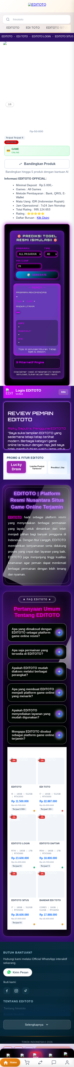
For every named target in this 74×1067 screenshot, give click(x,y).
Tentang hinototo (15, 1008)
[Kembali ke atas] (66, 1046)
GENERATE (37, 275)
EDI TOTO (33, 27)
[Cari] (7, 19)
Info (63, 392)
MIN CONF (22, 261)
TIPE (47, 248)
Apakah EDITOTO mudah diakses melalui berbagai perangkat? (30, 672)
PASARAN (22, 248)
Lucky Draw (16, 467)
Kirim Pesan (20, 972)
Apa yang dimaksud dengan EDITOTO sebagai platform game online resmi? (32, 633)
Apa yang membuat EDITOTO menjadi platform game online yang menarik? (33, 693)
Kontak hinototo (14, 1014)
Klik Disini (43, 218)
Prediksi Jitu (58, 468)
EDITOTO (12, 27)
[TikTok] (25, 991)
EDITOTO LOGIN (41, 36)
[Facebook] (6, 991)
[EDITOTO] (37, 7)
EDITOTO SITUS (57, 27)
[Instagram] (16, 991)
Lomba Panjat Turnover (37, 468)
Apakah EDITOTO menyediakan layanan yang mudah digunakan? (31, 714)
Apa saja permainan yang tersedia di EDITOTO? (30, 652)
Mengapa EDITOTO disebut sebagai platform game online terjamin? (33, 735)
